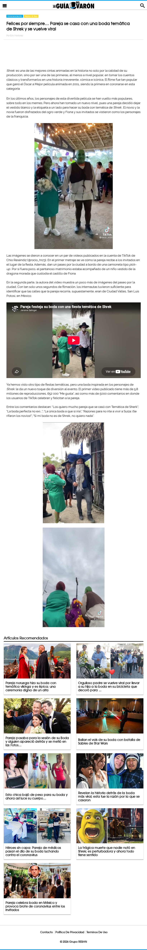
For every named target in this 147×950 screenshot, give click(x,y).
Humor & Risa (31, 16)
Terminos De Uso (97, 932)
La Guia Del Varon (73, 5)
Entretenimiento (15, 16)
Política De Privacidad (69, 932)
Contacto (46, 932)
